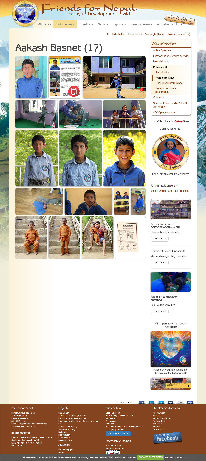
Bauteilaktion (160, 61)
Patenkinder (162, 72)
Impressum (157, 424)
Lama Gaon (63, 413)
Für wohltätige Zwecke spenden (171, 56)
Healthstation (64, 435)
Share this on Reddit (180, 401)
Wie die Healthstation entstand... (164, 298)
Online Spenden (162, 50)
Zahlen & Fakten (160, 421)
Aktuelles (62, 452)
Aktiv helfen (118, 34)
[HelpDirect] (113, 452)
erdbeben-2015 (65, 440)
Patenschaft (135, 34)
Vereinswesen (159, 413)
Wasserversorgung (66, 429)
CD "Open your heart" (165, 112)
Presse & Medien (113, 445)
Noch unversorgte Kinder (169, 83)
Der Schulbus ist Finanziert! (168, 251)
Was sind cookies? (174, 457)
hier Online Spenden (163, 121)
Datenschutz (158, 429)
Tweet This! (161, 401)
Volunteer (158, 97)
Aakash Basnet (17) (179, 34)
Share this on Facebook (142, 401)
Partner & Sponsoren (115, 448)
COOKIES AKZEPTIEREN (151, 457)
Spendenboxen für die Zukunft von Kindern (170, 105)
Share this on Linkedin (151, 401)
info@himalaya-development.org (32, 424)
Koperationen (64, 438)
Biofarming (63, 432)
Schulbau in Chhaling (67, 426)
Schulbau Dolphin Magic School (72, 416)
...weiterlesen (159, 238)
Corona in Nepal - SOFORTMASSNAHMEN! (165, 226)
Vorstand (156, 416)
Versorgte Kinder (154, 34)
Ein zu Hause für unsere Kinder (72, 418)
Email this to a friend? (190, 401)
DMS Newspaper (65, 449)
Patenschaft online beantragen (166, 90)
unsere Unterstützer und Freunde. (170, 190)
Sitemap (156, 426)
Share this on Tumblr (171, 401)
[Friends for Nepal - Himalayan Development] (108, 34)
